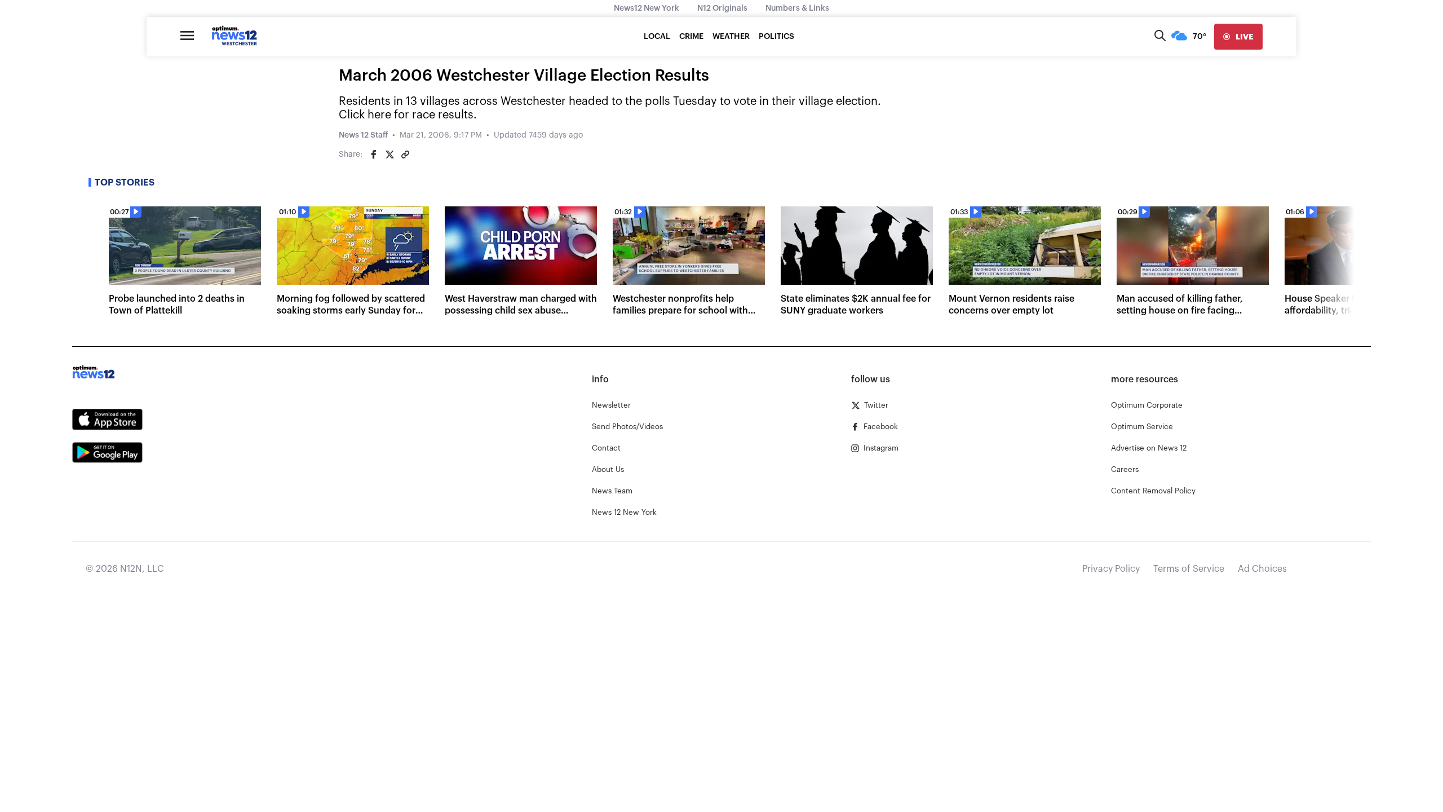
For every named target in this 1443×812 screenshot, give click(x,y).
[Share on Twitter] (389, 154)
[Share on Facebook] (373, 154)
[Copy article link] (405, 154)
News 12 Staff (363, 135)
